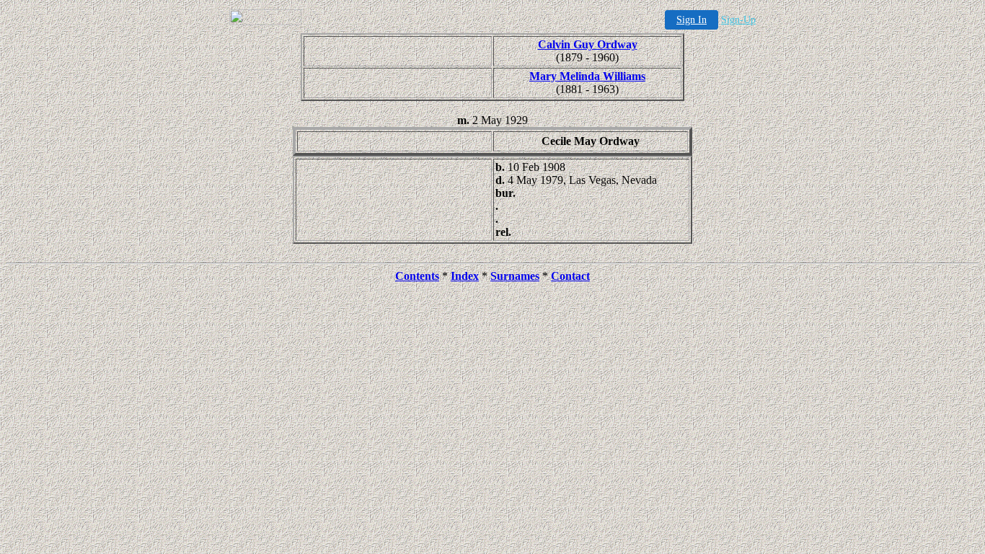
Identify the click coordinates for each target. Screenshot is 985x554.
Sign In (691, 19)
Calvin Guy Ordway (587, 44)
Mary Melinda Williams (587, 76)
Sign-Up (738, 19)
